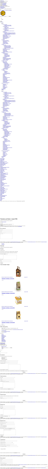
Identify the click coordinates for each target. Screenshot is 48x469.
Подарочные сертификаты (6, 82)
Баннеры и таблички (5, 80)
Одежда (4, 70)
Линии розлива (5, 129)
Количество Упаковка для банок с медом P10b (5, 224)
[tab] (25, 243)
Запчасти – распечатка (5, 43)
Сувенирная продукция (7, 67)
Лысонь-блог (4, 84)
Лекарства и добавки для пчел (6, 73)
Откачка (3, 44)
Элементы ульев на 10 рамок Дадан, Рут (9, 28)
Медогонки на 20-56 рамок (7, 114)
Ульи (2, 91)
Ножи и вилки (5, 41)
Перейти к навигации (3, 10)
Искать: (1, 16)
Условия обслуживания (44, 373)
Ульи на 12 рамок (5, 96)
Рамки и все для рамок (6, 105)
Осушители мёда (5, 124)
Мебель (1, 194)
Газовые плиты (2, 193)
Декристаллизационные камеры (7, 58)
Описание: (1, 387)
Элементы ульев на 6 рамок (7, 92)
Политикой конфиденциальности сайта (15, 373)
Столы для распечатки (5, 40)
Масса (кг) (1, 427)
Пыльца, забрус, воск (5, 120)
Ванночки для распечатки (6, 108)
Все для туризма (5, 78)
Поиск (9, 16)
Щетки (4, 75)
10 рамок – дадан (6, 94)
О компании (3, 337)
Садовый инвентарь (2, 196)
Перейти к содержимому (9, 10)
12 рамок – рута (6, 30)
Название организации (3, 360)
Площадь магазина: (2, 442)
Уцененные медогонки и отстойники (8, 115)
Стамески (4, 143)
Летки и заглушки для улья (6, 37)
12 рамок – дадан (6, 29)
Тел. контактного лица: (3, 446)
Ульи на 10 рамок (5, 26)
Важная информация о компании (4, 369)
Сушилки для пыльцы (7, 122)
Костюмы (5, 138)
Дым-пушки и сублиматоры (6, 77)
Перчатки (5, 72)
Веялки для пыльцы (6, 55)
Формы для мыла (5, 149)
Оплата (4, 86)
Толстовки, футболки (7, 140)
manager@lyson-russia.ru (7, 331)
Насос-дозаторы (5, 61)
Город (1, 443)
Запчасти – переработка (6, 59)
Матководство (5, 144)
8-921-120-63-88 (4, 3)
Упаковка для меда (5, 62)
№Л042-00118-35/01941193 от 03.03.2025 (18, 329)
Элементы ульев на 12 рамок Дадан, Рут (9, 98)
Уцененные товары (5, 60)
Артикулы (1, 381)
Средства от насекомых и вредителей (7, 147)
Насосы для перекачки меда (6, 49)
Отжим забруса (6, 54)
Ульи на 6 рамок (5, 24)
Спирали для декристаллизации (7, 126)
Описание (3, 243)
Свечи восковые (5, 81)
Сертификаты (4, 87)
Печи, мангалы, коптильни (3, 195)
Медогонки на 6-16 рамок (7, 113)
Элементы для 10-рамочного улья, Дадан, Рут (9, 33)
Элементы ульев (5, 99)
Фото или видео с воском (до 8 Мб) (4, 428)
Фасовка (3, 128)
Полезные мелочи (5, 145)
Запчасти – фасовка (5, 136)
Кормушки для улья (5, 36)
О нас (2, 150)
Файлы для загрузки (5, 151)
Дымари (4, 142)
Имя (1, 260)
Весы (1, 200)
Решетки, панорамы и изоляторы (7, 103)
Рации (1, 197)
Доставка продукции (2, 7)
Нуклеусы (4, 31)
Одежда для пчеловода (3, 179)
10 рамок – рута (6, 27)
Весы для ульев (5, 38)
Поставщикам (2, 8)
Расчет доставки (5, 85)
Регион (1, 423)
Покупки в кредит (5, 154)
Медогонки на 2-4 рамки (7, 45)
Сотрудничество (4, 341)
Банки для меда (6, 63)
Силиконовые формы (7, 56)
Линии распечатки (5, 42)
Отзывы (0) (3, 244)
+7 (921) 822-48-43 (4, 330)
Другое (4, 106)
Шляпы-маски (6, 71)
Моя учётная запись (4, 346)
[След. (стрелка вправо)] (1, 350)
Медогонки (4, 112)
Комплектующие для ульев (6, 34)
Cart (2, 348)
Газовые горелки (5, 79)
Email (1, 261)
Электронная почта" (2, 363)
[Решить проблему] (0, 9)
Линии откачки (5, 50)
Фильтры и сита (5, 117)
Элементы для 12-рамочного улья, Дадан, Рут (9, 101)
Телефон (1, 408)
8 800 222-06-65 (2, 6)
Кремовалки (4, 57)
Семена (1, 186)
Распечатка (3, 39)
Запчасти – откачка (5, 51)
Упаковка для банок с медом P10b (22, 464)
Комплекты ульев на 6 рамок (7, 25)
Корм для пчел (5, 74)
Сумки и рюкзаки (2, 198)
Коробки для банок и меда (7, 133)
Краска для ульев (5, 35)
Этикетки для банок (6, 65)
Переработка (3, 52)
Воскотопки (5, 121)
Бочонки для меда (6, 135)
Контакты (4, 88)
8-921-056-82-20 (4, 4)
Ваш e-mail (1, 407)
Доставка (4, 152)
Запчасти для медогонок (7, 47)
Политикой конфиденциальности (32, 373)
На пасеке (3, 69)
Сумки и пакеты (6, 66)
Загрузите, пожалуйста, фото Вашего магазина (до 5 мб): (7, 452)
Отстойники (4, 48)
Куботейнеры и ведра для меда (8, 131)
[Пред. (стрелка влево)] (0, 350)
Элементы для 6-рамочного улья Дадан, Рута (9, 32)
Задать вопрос (20, 226)
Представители (3, 156)
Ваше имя (1, 377)
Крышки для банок (6, 64)
